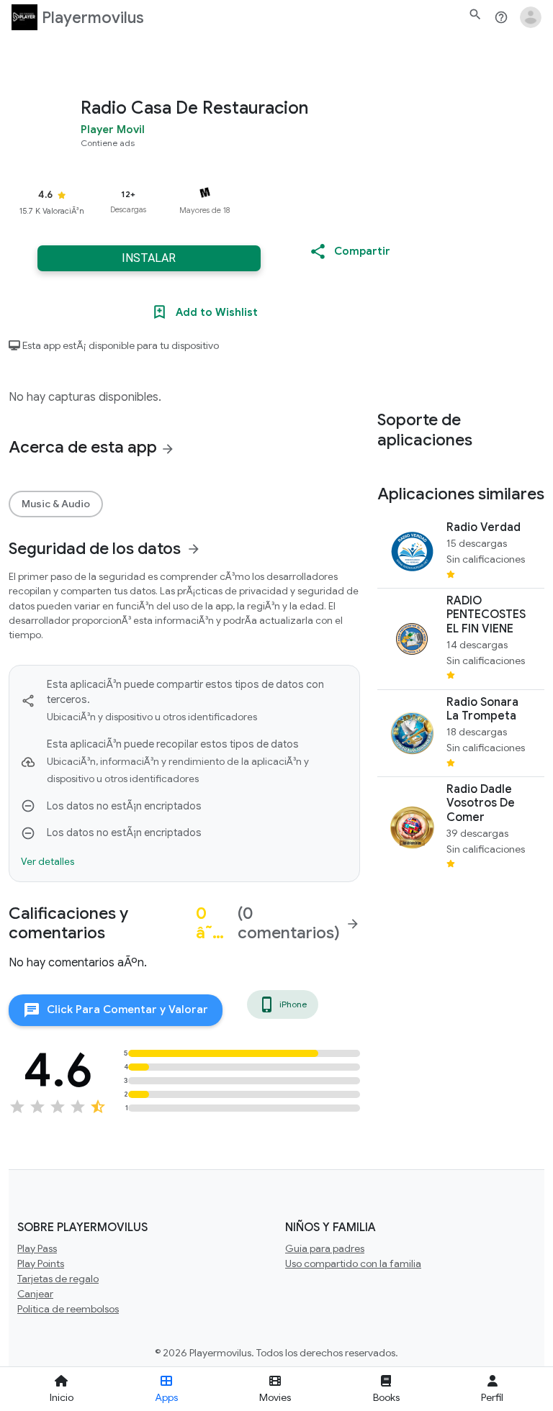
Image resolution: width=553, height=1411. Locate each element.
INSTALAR (149, 258)
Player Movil (113, 129)
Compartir (362, 251)
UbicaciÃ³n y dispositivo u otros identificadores (152, 717)
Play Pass (37, 1248)
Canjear (35, 1293)
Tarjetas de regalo (58, 1278)
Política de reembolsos (68, 1308)
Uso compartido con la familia (353, 1263)
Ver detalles (47, 862)
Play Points (40, 1263)
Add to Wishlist (217, 312)
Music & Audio (56, 503)
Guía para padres (324, 1248)
